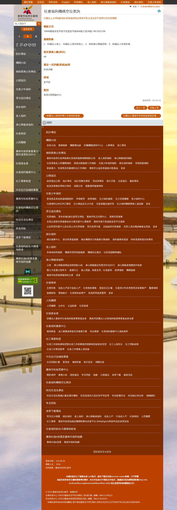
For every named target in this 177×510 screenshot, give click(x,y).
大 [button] (36, 36)
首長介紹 (51, 145)
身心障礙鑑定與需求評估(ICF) (100, 265)
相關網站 (150, 395)
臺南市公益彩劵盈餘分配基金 (103, 168)
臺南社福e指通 (54, 442)
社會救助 (125, 2)
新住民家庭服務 (70, 239)
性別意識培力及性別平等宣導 (94, 395)
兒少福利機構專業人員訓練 (130, 204)
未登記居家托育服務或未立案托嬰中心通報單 (69, 221)
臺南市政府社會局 (27, 13)
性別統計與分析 (136, 395)
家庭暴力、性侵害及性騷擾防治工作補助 (67, 168)
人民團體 (51, 300)
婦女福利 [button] (21, 107)
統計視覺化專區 (82, 181)
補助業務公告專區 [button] (26, 71)
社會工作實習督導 (55, 349)
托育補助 (51, 216)
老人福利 (91, 2)
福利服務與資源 (120, 239)
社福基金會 (52, 313)
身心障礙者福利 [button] (24, 124)
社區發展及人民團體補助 (59, 163)
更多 (123, 168)
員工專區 (121, 145)
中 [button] (27, 36)
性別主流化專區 (54, 390)
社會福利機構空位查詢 (27, 209)
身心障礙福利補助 (123, 158)
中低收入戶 (121, 416)
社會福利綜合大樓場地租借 (27, 248)
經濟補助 (92, 199)
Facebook (17, 44)
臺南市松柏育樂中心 (57, 369)
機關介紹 (51, 140)
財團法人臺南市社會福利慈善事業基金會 (67, 318)
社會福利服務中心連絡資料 (114, 331)
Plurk (21, 44)
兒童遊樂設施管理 (105, 204)
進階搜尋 (27, 29)
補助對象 (76, 362)
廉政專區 (134, 181)
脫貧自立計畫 (106, 288)
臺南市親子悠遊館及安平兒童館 (109, 221)
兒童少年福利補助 (107, 163)
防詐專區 (21, 54)
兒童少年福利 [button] (23, 89)
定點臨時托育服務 (112, 226)
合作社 (61, 306)
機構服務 (130, 270)
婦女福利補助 (125, 163)
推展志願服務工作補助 (85, 163)
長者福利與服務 (54, 252)
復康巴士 (73, 270)
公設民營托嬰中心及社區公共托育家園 (65, 226)
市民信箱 (53, 2)
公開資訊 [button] (21, 80)
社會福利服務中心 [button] (26, 172)
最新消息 (128, 375)
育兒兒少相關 (53, 416)
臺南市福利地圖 (72, 442)
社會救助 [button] (21, 133)
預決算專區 (98, 181)
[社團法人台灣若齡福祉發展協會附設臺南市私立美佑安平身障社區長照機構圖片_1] (27, 290)
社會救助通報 (90, 288)
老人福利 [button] (21, 115)
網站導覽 (28, 2)
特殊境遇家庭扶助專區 (142, 239)
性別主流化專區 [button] (24, 219)
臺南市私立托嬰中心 (97, 216)
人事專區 (110, 145)
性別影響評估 (118, 395)
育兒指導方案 (93, 226)
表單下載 (116, 375)
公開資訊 (51, 175)
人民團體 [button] (21, 142)
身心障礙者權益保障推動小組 (68, 265)
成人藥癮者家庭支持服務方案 (72, 331)
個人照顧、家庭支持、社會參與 (96, 270)
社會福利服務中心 (56, 326)
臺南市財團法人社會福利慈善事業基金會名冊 (111, 318)
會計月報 (110, 181)
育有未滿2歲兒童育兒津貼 (71, 216)
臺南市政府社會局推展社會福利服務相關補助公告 (71, 158)
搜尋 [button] (39, 24)
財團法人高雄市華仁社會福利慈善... (64, 116)
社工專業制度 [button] (23, 181)
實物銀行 (62, 293)
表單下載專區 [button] (23, 237)
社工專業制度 (53, 339)
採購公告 (78, 186)
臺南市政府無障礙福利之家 (60, 275)
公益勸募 (72, 306)
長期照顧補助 (142, 163)
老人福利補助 (104, 158)
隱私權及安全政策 (102, 452)
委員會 (66, 362)
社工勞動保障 (132, 344)
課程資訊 (74, 375)
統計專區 (67, 181)
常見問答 (21, 228)
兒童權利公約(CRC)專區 (59, 204)
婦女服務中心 (53, 239)
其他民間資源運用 (97, 293)
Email (34, 44)
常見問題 (86, 375)
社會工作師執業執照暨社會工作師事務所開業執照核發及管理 (76, 344)
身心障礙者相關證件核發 (130, 265)
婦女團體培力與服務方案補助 (95, 239)
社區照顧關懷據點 (112, 252)
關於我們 (51, 375)
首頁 (135, 6)
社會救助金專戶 (77, 293)
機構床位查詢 (94, 252)
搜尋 (16, 23)
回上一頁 (140, 108)
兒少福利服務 (106, 199)
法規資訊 (122, 181)
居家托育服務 (116, 216)
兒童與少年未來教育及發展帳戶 (130, 288)
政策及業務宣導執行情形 (59, 186)
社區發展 (83, 306)
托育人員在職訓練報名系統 (137, 226)
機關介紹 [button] (21, 62)
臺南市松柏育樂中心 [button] (27, 198)
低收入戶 (108, 416)
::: (15, 5)
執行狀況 (88, 362)
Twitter (25, 44)
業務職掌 (62, 145)
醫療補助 (153, 288)
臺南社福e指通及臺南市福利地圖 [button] (26, 260)
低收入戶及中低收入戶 (69, 288)
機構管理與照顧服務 (75, 252)
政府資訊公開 (53, 181)
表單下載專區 (53, 411)
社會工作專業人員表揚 (78, 349)
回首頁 (40, 2)
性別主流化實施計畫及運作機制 (62, 395)
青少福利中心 (138, 199)
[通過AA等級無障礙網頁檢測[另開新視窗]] (27, 280)
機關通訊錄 (75, 145)
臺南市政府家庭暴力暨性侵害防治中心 (27, 153)
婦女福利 (138, 2)
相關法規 (99, 362)
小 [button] (19, 36)
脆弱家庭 (51, 331)
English (65, 2)
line (30, 44)
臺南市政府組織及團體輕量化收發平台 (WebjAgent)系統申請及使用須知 (93, 421)
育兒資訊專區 (53, 211)
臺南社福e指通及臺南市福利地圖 (64, 436)
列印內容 (159, 11)
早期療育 (80, 199)
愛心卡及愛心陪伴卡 (57, 270)
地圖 (95, 375)
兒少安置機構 (122, 199)
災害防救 (51, 288)
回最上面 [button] (154, 108)
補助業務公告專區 (56, 152)
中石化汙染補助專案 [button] (27, 190)
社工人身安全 (116, 344)
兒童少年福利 (154, 2)
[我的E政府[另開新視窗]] (28, 272)
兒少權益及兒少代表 (83, 204)
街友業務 (94, 331)
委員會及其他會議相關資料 (60, 199)
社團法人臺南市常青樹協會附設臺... (140, 116)
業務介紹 (62, 375)
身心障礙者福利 (108, 2)
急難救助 (51, 293)
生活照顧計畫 (53, 362)
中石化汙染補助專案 (57, 356)
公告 (49, 265)
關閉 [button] (49, 122)
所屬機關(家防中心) (93, 145)
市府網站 (78, 2)
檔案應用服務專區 (94, 186)
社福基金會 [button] (22, 163)
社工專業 (51, 421)
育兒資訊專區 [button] (23, 98)
